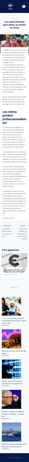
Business (14, 18)
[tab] (11, 287)
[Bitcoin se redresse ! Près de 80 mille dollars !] (14, 338)
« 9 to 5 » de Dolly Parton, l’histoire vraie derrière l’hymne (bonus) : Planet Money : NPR (14, 320)
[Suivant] (24, 269)
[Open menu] (23, 6)
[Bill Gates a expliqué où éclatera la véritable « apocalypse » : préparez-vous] (14, 399)
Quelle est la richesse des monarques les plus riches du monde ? (22, 232)
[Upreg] (10, 6)
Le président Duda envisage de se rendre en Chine (7, 231)
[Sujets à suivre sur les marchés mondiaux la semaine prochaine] (14, 369)
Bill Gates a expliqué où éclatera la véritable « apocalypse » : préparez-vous (13, 414)
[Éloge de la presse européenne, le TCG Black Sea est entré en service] (14, 432)
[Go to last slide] (4, 269)
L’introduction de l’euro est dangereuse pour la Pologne (14, 271)
